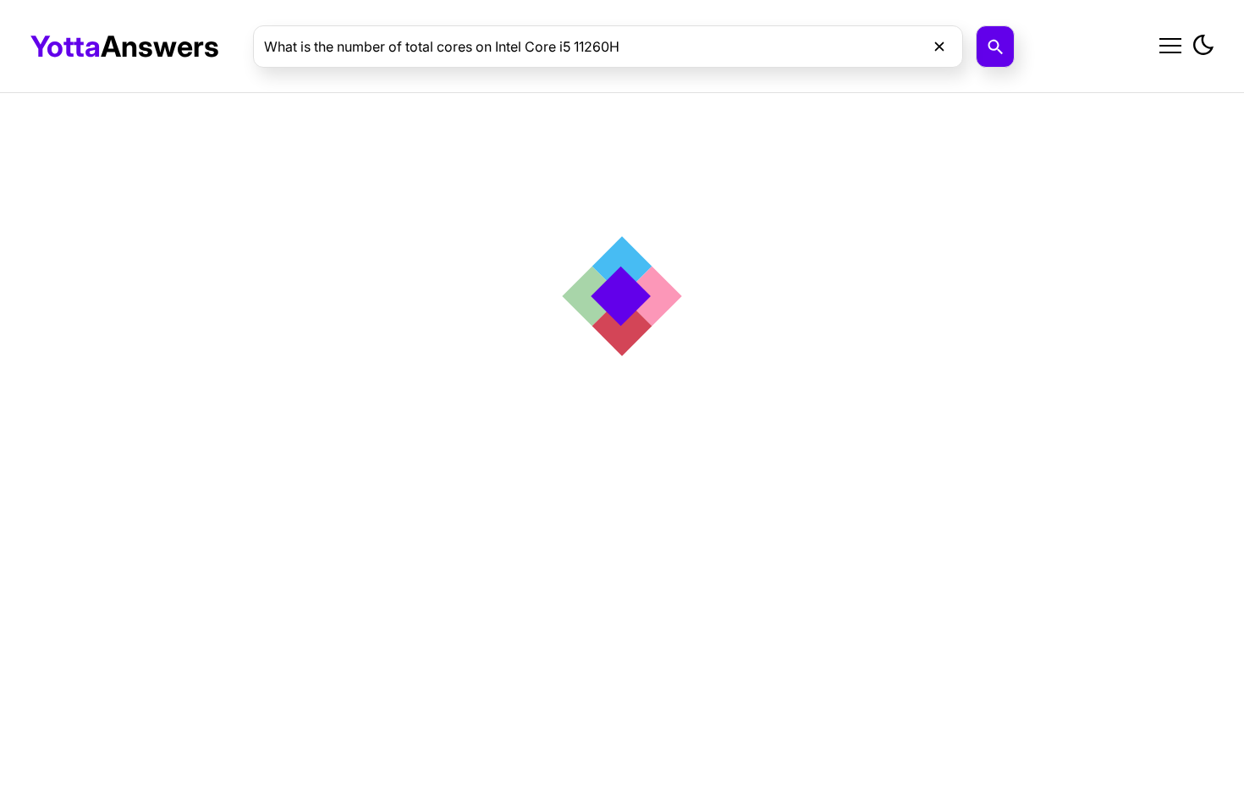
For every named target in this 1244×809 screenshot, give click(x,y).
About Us (1047, 86)
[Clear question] (939, 46)
